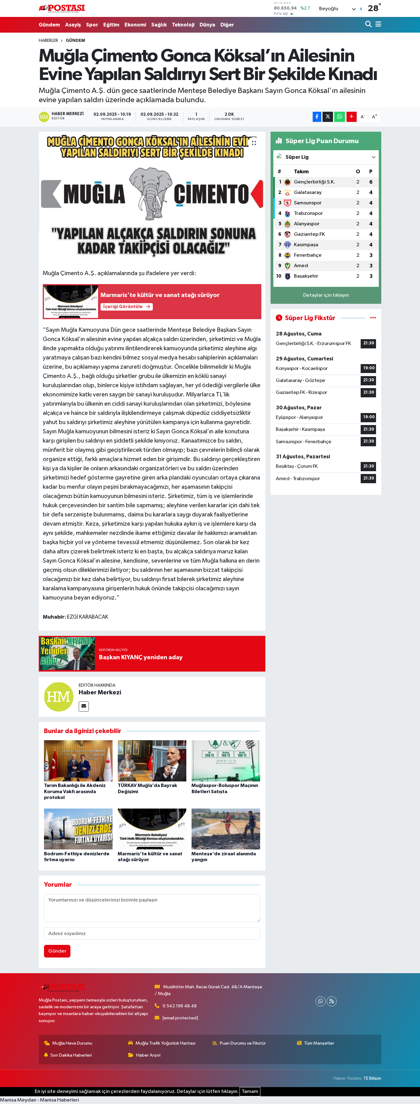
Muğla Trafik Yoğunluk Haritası (166, 1043)
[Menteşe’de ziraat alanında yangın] (226, 828)
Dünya (207, 24)
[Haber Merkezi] (58, 696)
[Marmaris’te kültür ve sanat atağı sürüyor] (152, 828)
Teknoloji (183, 24)
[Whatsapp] (320, 1001)
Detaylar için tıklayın (326, 295)
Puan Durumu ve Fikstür (243, 1043)
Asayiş (73, 24)
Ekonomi (135, 24)
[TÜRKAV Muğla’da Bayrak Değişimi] (152, 760)
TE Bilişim (372, 1078)
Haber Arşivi (148, 1055)
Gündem (49, 24)
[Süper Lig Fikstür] (373, 318)
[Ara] (369, 24)
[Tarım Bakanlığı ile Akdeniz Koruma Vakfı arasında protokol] (78, 760)
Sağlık (159, 24)
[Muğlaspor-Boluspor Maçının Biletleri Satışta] (226, 760)
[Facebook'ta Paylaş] (317, 117)
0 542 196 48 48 (180, 1006)
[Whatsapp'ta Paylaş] (339, 117)
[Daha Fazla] (352, 117)
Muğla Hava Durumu (72, 1043)
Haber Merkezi (100, 692)
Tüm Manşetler (319, 1043)
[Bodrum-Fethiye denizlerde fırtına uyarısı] (78, 828)
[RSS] (332, 1001)
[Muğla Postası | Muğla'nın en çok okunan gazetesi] (62, 8)
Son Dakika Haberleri (71, 1055)
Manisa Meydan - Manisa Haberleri (39, 1100)
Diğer (227, 24)
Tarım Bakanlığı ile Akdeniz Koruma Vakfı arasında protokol (75, 791)
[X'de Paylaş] (328, 117)
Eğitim (111, 24)
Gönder (57, 951)
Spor (92, 24)
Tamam (250, 1091)
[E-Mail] (84, 706)
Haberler (48, 40)
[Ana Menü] (377, 24)
